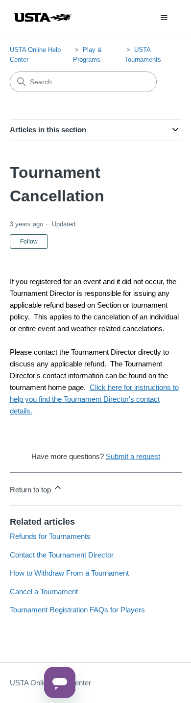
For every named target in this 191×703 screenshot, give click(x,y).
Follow (29, 241)
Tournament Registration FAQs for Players (77, 610)
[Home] (42, 17)
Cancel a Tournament (44, 591)
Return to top (31, 489)
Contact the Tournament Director (62, 555)
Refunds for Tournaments (50, 536)
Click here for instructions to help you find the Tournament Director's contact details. (94, 399)
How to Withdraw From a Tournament (69, 573)
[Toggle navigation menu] (164, 17)
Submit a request (133, 456)
